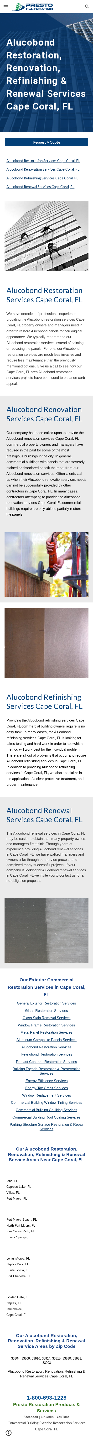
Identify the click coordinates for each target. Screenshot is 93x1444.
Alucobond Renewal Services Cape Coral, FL (40, 187)
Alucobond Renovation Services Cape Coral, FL (42, 169)
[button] (5, 6)
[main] (46, 72)
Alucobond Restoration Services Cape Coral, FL (43, 161)
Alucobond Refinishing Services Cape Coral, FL (42, 178)
